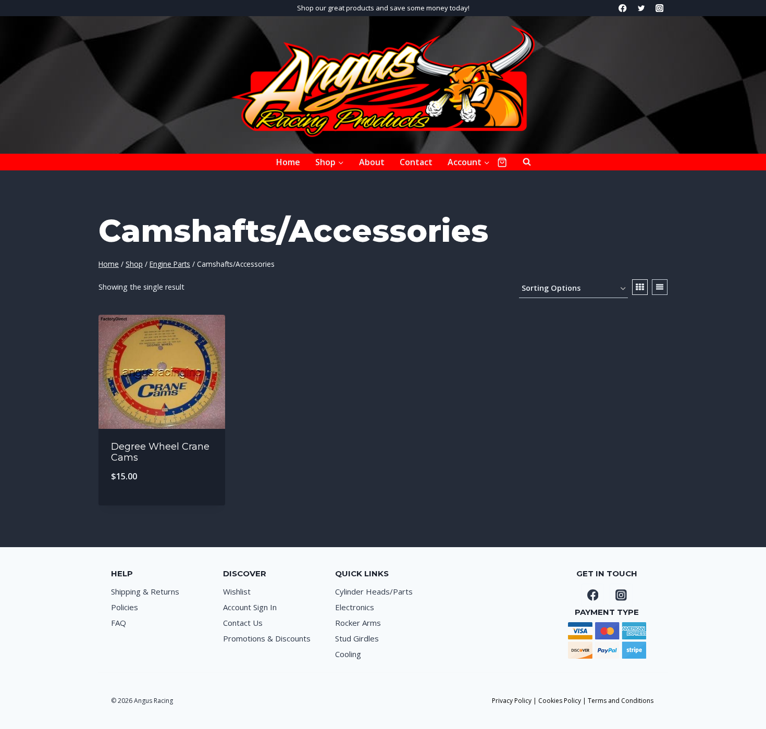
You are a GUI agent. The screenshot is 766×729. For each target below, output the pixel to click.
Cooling (348, 654)
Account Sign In (250, 607)
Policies (124, 607)
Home (288, 162)
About (372, 162)
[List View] (660, 287)
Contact (416, 162)
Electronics (354, 607)
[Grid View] (640, 287)
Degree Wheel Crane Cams (160, 452)
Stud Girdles (357, 638)
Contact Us (243, 622)
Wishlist (237, 591)
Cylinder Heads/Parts (374, 591)
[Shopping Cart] (502, 162)
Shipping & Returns (145, 591)
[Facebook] (623, 8)
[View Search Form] (521, 162)
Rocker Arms (358, 622)
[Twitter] (641, 8)
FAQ (118, 622)
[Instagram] (659, 8)
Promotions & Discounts (267, 638)
